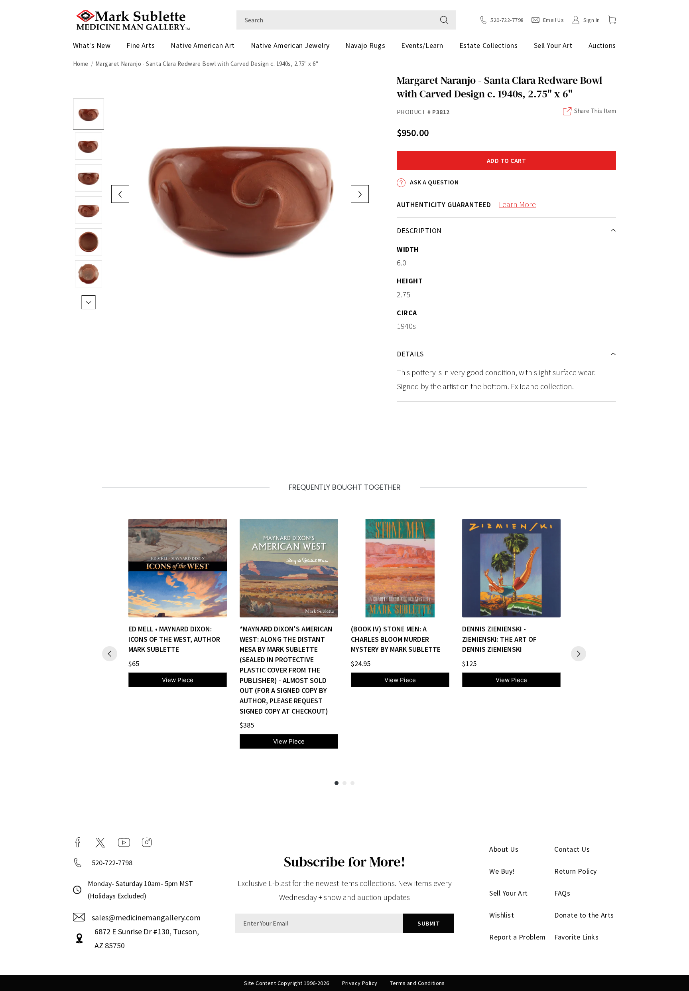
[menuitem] (94, 45)
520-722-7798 (112, 862)
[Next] (578, 653)
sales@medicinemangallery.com (146, 917)
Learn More (517, 204)
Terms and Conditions (417, 983)
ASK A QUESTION (434, 182)
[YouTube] (124, 843)
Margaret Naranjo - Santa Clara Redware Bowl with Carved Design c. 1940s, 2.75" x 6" (206, 63)
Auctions (602, 45)
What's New (91, 45)
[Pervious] (109, 653)
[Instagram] (147, 842)
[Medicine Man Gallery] (133, 19)
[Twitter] (100, 843)
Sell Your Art (553, 45)
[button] (612, 20)
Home (81, 63)
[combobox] (334, 20)
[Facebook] (78, 842)
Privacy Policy (360, 983)
